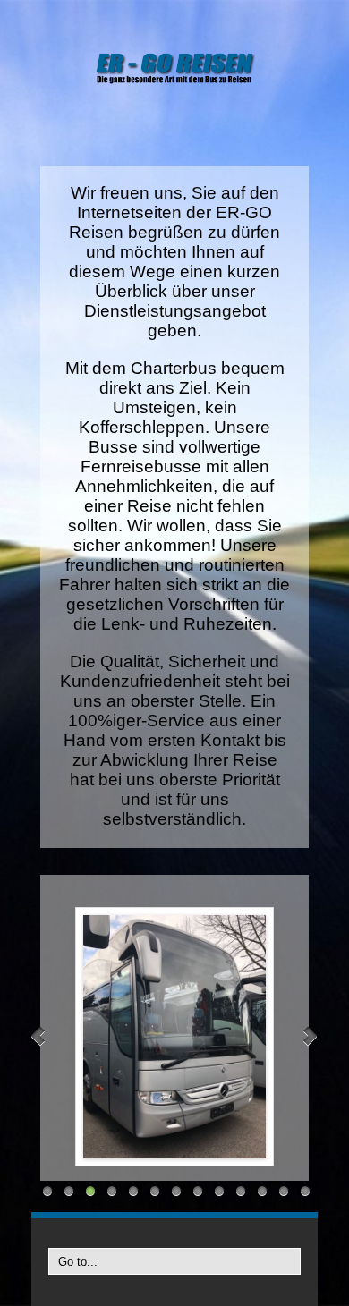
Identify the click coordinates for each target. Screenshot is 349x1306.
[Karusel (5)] (174, 1036)
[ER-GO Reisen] (174, 67)
